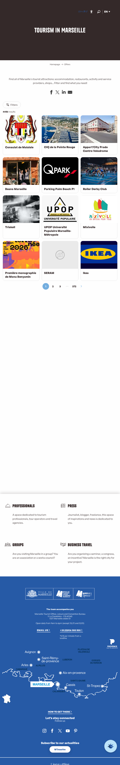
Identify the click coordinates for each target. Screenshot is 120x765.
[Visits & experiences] (86, 11)
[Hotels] (81, 11)
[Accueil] (79, 11)
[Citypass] (84, 11)
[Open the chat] (110, 746)
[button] (99, 11)
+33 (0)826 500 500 (70, 630)
